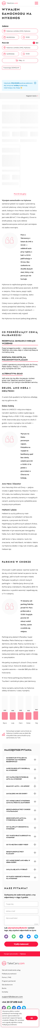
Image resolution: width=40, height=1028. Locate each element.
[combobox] (21, 31)
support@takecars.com (12, 997)
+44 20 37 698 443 (12, 1002)
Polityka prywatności (9, 974)
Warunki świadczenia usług (11, 970)
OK (32, 1018)
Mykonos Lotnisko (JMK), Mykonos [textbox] (18, 31)
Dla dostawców (7, 984)
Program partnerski (9, 981)
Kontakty (5, 992)
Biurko (4, 988)
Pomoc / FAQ (6, 977)
